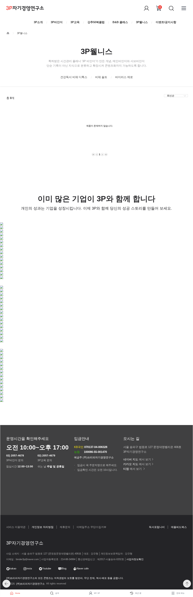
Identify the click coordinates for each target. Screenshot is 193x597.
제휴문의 (65, 527)
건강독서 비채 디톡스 (73, 77)
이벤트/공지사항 (166, 22)
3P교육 (75, 22)
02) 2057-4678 (15, 455)
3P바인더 (57, 22)
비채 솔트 (101, 77)
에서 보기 (137, 459)
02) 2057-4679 (46, 455)
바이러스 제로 (124, 77)
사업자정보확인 (135, 559)
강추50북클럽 (96, 22)
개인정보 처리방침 (43, 527)
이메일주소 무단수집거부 (91, 527)
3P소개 (38, 22)
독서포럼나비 (157, 527)
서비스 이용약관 (15, 527)
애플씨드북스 (179, 527)
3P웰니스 (142, 22)
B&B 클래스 (120, 22)
